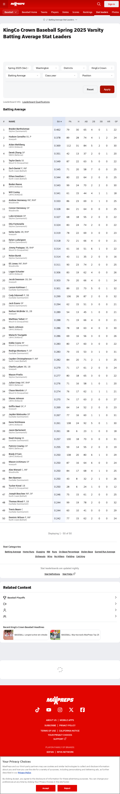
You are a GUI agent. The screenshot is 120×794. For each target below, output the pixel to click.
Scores (75, 12)
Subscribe (50, 725)
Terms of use (48, 730)
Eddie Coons (15, 342)
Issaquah (13, 139)
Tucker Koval (15, 485)
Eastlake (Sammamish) (18, 290)
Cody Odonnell (16, 295)
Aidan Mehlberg (17, 144)
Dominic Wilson (16, 517)
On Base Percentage (69, 551)
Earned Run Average (105, 551)
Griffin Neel (14, 406)
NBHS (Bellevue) (16, 155)
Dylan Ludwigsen (17, 239)
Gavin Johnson (16, 326)
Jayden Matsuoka (18, 414)
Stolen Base (87, 551)
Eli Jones (13, 263)
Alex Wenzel (15, 469)
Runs (54, 551)
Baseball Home (29, 12)
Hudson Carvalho (17, 136)
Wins (49, 556)
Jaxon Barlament (17, 430)
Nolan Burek (15, 255)
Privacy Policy (67, 725)
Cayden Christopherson (20, 358)
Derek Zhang (15, 152)
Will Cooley (14, 192)
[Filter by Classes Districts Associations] (74, 67)
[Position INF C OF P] (97, 75)
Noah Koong (15, 437)
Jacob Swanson (16, 279)
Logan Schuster (16, 271)
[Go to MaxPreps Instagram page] (60, 710)
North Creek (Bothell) (18, 171)
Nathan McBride (17, 311)
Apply (107, 89)
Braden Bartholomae (19, 128)
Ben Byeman (15, 477)
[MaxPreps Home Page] (44, 19)
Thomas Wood (16, 501)
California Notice (69, 730)
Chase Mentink (16, 390)
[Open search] (99, 4)
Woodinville (14, 202)
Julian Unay (14, 382)
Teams (44, 12)
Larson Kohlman (17, 287)
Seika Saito (14, 231)
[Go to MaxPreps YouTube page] (48, 710)
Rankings (87, 12)
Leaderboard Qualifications (36, 102)
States (65, 12)
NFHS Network (65, 751)
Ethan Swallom (16, 176)
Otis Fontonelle (16, 223)
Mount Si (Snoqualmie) (18, 163)
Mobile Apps (67, 720)
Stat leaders (102, 12)
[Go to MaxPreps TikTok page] (37, 710)
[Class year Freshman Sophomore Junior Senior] (60, 75)
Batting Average (13, 551)
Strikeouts (40, 556)
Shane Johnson (16, 398)
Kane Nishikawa (17, 422)
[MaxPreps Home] (18, 4)
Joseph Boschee (17, 493)
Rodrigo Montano (17, 350)
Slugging (40, 551)
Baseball (9, 12)
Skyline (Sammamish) (18, 131)
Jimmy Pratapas (17, 247)
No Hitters (59, 556)
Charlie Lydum (16, 366)
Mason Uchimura (17, 461)
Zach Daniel (14, 168)
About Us (51, 720)
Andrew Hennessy (18, 200)
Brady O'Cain (15, 453)
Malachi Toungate (18, 334)
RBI (48, 551)
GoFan (50, 751)
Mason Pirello (16, 374)
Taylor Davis (15, 160)
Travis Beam (15, 509)
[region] (60, 775)
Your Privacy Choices (60, 734)
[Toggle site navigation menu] (4, 4)
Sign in (111, 4)
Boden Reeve (15, 184)
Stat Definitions (52, 574)
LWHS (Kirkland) (15, 147)
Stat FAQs (67, 574)
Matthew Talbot (17, 318)
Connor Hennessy (17, 207)
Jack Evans (14, 303)
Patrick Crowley (16, 445)
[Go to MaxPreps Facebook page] (82, 710)
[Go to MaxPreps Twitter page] (71, 710)
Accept (45, 788)
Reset (90, 89)
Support (58, 738)
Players (55, 12)
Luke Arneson (15, 215)
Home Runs (28, 551)
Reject (67, 788)
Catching (80, 556)
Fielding (70, 556)
